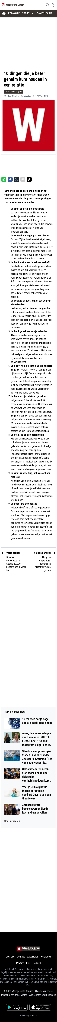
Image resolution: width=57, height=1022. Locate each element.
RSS (28, 963)
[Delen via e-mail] (22, 179)
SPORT (26, 13)
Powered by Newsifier (28, 1015)
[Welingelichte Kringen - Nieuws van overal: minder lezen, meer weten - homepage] (13, 4)
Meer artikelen (12, 821)
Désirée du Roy (18, 96)
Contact (21, 956)
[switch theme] (53, 5)
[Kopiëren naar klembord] (29, 179)
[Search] (47, 5)
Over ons (10, 956)
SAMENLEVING (44, 13)
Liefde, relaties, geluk (13, 91)
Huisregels (46, 956)
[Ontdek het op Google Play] (17, 1007)
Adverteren (32, 956)
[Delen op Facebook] (10, 179)
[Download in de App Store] (40, 1007)
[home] (4, 13)
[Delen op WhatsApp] (3, 179)
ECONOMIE (14, 13)
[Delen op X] (16, 179)
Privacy (20, 963)
